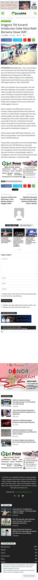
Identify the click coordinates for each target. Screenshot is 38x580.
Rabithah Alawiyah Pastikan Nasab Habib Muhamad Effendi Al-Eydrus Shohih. (28, 200)
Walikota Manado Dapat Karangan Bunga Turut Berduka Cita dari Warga (24, 402)
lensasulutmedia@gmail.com (23, 492)
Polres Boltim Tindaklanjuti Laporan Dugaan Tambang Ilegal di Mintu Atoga (6, 240)
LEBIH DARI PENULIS (25, 225)
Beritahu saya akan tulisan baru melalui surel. (16, 307)
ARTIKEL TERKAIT (12, 225)
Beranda (3, 17)
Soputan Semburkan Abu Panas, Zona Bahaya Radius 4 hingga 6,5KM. (9, 200)
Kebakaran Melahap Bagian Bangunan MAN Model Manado (24, 421)
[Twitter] (23, 496)
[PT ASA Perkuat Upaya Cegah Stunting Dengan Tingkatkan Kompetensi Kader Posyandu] (31, 232)
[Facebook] (15, 496)
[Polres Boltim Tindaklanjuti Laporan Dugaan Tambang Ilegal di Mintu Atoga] (6, 232)
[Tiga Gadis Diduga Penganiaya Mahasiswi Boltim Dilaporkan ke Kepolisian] (6, 413)
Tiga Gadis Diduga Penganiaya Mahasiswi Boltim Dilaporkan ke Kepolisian (24, 412)
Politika (3, 553)
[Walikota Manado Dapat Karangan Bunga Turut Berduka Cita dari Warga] (6, 403)
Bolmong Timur (10, 17)
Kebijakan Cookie (19, 572)
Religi (2, 559)
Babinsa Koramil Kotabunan (13, 181)
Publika (3, 562)
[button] (35, 13)
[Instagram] (19, 496)
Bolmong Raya (5, 556)
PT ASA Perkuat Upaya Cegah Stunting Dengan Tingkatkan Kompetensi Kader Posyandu (31, 240)
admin (6, 35)
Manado (3, 550)
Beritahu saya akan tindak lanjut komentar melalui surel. (19, 305)
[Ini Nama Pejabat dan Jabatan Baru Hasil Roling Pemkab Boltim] (6, 443)
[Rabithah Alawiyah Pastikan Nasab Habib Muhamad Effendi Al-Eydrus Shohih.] (6, 433)
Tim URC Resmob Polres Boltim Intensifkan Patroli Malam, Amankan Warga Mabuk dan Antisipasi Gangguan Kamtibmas (18, 242)
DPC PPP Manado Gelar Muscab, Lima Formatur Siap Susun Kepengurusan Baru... (24, 521)
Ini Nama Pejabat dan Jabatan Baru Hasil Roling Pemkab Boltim (24, 441)
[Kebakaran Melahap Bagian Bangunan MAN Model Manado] (6, 423)
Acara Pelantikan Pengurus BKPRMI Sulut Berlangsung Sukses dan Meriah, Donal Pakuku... (24, 531)
